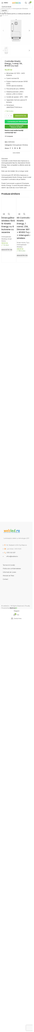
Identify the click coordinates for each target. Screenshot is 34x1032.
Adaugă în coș (20, 247)
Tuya (27, 501)
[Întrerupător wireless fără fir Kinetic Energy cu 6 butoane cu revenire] (8, 399)
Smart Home (21, 501)
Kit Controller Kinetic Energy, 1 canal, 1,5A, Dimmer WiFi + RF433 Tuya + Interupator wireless (24, 486)
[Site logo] (16, 2)
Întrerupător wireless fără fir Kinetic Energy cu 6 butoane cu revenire (8, 484)
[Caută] (26, 3)
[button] (6, 508)
